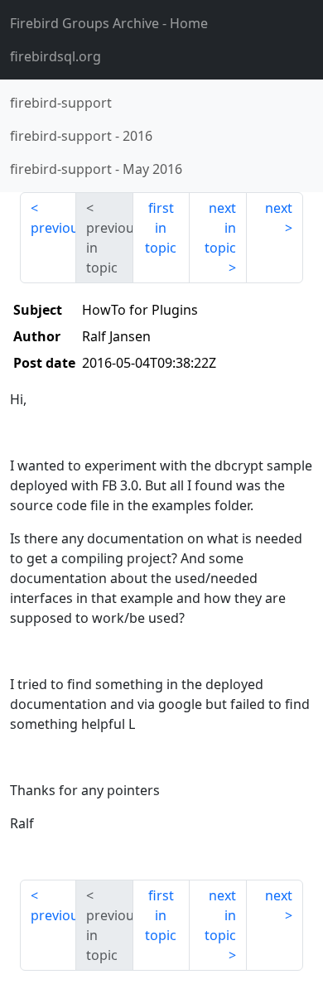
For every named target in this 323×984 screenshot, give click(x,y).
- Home (109, 23)
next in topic (220, 228)
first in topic (160, 228)
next (278, 208)
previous (53, 228)
